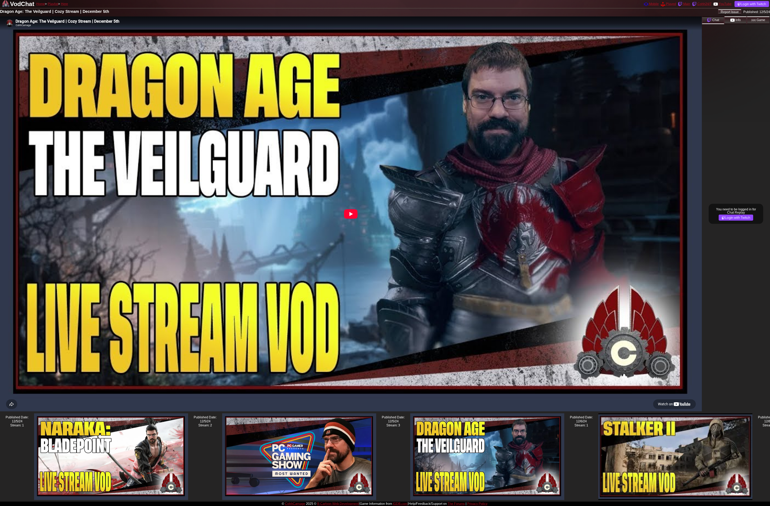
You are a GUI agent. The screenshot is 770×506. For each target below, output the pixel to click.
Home (40, 4)
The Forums (456, 503)
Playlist (53, 4)
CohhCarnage (295, 503)
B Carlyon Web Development (338, 503)
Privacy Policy (477, 503)
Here (64, 4)
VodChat (22, 4)
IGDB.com (400, 503)
